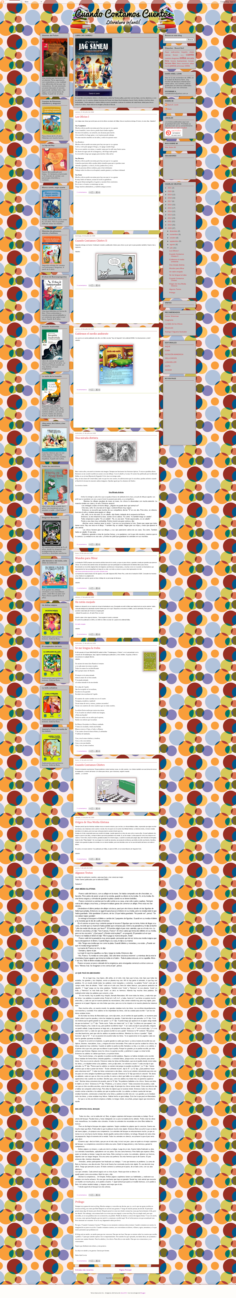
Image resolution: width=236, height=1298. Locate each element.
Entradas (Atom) (120, 1278)
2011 (170, 221)
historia (173, 61)
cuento (190, 54)
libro (174, 63)
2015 (170, 208)
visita (187, 66)
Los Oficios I (82, 117)
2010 (170, 225)
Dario (169, 109)
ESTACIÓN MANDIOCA (174, 354)
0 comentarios (82, 634)
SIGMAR (168, 370)
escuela (190, 58)
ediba (183, 57)
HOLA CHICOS (171, 358)
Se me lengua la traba (87, 648)
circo (182, 55)
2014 (170, 211)
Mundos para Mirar (86, 558)
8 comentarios (82, 544)
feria (167, 61)
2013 (170, 215)
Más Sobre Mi (170, 147)
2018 (170, 198)
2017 (170, 201)
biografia (184, 52)
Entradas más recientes (84, 1270)
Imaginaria (169, 320)
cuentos (168, 58)
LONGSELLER (170, 362)
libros (179, 63)
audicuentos (175, 52)
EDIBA (167, 350)
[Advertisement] (116, 213)
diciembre (174, 231)
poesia (173, 66)
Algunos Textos (84, 873)
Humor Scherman (172, 316)
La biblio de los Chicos (173, 324)
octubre (173, 238)
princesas (180, 66)
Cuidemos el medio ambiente (91, 333)
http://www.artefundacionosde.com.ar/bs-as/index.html (91, 571)
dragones (175, 58)
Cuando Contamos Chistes (90, 765)
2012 (170, 218)
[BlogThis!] (92, 192)
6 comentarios (82, 1195)
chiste (191, 52)
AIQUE (167, 346)
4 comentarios (82, 390)
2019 (170, 195)
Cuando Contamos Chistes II (91, 240)
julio (171, 248)
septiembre (174, 241)
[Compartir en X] (94, 192)
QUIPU (167, 366)
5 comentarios (82, 285)
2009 (170, 228)
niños (192, 63)
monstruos (185, 63)
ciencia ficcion (171, 55)
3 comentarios (82, 808)
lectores (191, 61)
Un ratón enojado (85, 602)
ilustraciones (182, 61)
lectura (168, 63)
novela (167, 66)
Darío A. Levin (172, 105)
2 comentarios (82, 192)
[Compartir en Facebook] (97, 192)
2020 (170, 191)
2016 (170, 205)
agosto (173, 244)
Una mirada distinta (86, 438)
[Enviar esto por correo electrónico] (90, 192)
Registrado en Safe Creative (176, 128)
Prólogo (79, 1202)
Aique (167, 52)
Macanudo (169, 328)
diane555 (123, 1293)
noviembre (174, 234)
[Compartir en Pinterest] (99, 192)
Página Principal (125, 1270)
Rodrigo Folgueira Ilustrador (176, 332)
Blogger (142, 1293)
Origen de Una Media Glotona (92, 822)
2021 (170, 188)
